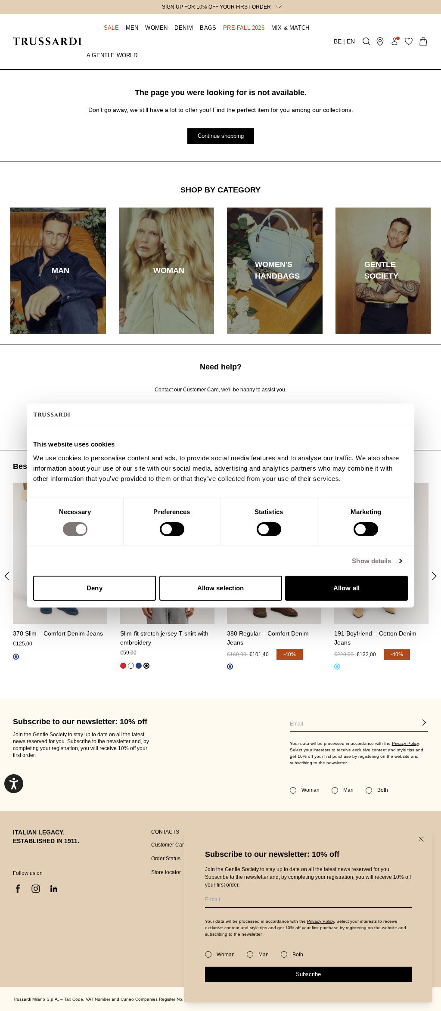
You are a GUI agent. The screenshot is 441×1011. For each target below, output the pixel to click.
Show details (371, 560)
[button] (102, 27)
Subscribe (308, 974)
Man (263, 955)
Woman (226, 955)
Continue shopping (221, 136)
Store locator (166, 872)
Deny (94, 588)
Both (297, 955)
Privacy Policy (320, 921)
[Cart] (423, 41)
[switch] (172, 529)
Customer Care (169, 845)
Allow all (346, 588)
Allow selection (220, 588)
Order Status (165, 859)
